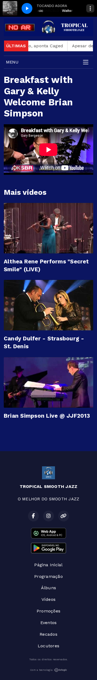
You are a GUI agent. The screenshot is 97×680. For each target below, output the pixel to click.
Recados (48, 634)
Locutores (48, 645)
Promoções (48, 611)
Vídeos (48, 599)
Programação (48, 576)
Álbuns (48, 587)
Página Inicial (48, 564)
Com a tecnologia (41, 669)
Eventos (48, 622)
